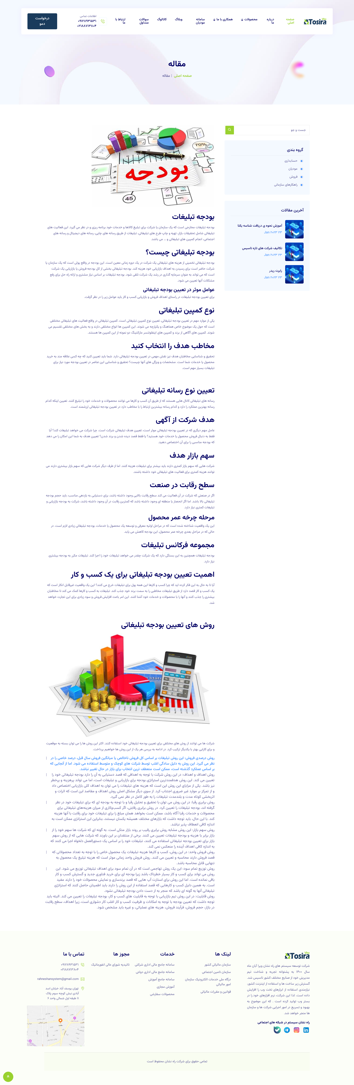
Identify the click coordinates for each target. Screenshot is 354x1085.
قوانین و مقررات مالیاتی (216, 991)
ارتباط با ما (120, 21)
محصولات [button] (251, 19)
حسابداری (291, 160)
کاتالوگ (162, 19)
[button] (8, 1077)
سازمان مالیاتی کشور (217, 964)
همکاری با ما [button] (225, 19)
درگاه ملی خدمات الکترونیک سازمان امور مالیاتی (208, 982)
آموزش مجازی (166, 987)
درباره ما (270, 21)
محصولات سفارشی (162, 994)
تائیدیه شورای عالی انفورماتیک (110, 964)
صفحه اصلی (290, 21)
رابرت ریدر (275, 271)
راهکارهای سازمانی (285, 184)
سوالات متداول (144, 21)
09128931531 (87, 21)
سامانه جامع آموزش (161, 979)
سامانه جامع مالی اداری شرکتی (155, 964)
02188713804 (86, 26)
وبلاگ (178, 19)
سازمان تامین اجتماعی (216, 972)
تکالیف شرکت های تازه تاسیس (262, 248)
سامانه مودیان (200, 21)
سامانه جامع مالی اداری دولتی (155, 972)
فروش (293, 176)
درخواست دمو (42, 21)
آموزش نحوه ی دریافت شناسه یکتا (260, 226)
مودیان (292, 168)
